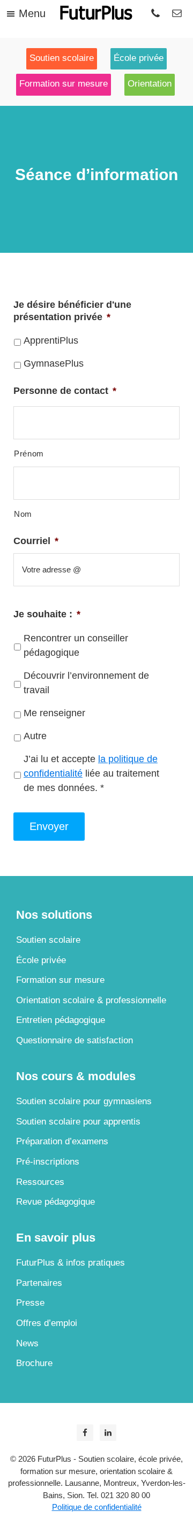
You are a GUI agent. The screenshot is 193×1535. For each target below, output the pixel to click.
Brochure (34, 1363)
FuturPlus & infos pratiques (70, 1263)
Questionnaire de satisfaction (74, 1040)
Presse (30, 1303)
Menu (32, 13)
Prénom (29, 453)
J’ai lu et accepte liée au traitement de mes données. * (91, 773)
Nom (23, 514)
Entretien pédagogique (60, 1020)
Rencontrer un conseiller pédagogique (76, 645)
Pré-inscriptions (47, 1162)
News (27, 1343)
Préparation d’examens (62, 1141)
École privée (41, 960)
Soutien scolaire (48, 940)
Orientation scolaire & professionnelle (91, 1000)
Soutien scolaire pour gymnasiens (84, 1101)
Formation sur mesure (60, 980)
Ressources (40, 1182)
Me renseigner (54, 713)
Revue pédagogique (55, 1202)
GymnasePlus (54, 363)
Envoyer (49, 826)
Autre (35, 736)
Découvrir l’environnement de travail (86, 682)
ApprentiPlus (51, 340)
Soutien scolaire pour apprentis (78, 1122)
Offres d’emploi (46, 1323)
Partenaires (39, 1283)
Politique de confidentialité (97, 1506)
